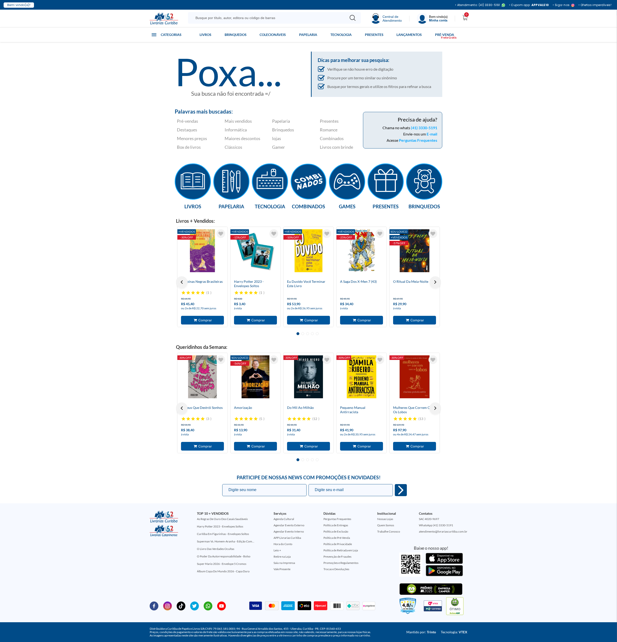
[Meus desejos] (220, 233)
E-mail (432, 134)
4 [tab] (312, 333)
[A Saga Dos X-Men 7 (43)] (361, 250)
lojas (276, 138)
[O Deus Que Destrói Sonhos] (202, 376)
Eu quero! (401, 490)
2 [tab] (302, 333)
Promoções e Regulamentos (340, 563)
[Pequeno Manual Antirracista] (361, 376)
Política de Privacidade (337, 544)
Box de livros (189, 147)
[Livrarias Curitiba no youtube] (221, 605)
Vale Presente (282, 569)
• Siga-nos (561, 5)
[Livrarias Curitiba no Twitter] (194, 605)
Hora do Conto (283, 544)
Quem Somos (385, 525)
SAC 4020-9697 (429, 519)
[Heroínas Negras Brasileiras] (202, 250)
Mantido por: (421, 632)
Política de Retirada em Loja (340, 550)
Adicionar (202, 320)
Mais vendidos (238, 121)
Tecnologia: (454, 632)
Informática (236, 129)
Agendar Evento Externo (289, 525)
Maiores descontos (242, 138)
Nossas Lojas (385, 519)
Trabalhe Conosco (388, 531)
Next (435, 282)
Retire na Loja (282, 556)
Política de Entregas (335, 525)
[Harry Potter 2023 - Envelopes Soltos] (255, 250)
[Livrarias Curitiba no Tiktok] (181, 605)
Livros (205, 35)
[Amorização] (255, 376)
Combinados (332, 138)
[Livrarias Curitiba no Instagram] (167, 605)
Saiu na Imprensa (284, 563)
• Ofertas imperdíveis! (594, 5)
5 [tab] (317, 333)
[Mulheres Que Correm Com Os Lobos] (414, 376)
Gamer (278, 147)
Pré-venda (444, 35)
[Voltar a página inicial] (164, 18)
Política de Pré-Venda (336, 538)
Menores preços (192, 138)
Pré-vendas (187, 121)
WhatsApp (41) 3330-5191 (436, 525)
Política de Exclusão (335, 531)
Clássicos (233, 147)
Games (347, 206)
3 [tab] (307, 333)
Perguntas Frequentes (418, 140)
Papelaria (308, 35)
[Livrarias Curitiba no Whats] (208, 605)
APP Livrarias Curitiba (287, 538)
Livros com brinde (336, 147)
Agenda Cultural (284, 519)
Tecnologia (341, 35)
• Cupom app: (529, 5)
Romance (328, 129)
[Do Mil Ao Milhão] (308, 376)
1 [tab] (297, 333)
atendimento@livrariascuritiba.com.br (443, 531)
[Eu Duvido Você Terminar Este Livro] (308, 250)
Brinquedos (236, 35)
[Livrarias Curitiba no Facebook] (154, 605)
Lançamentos (409, 35)
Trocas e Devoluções (336, 569)
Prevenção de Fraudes (337, 556)
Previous (182, 282)
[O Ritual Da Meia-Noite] (414, 250)
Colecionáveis (273, 35)
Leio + (277, 550)
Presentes (374, 35)
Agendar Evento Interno (289, 531)
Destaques (187, 129)
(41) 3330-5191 (424, 127)
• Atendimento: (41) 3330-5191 (477, 5)
